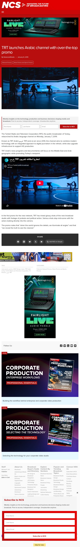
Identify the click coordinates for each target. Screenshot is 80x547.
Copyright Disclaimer (18, 484)
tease (22, 269)
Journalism (44, 487)
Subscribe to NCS (71, 472)
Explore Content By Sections (45, 469)
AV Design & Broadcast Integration (31, 476)
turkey (3, 271)
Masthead (17, 469)
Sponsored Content (20, 487)
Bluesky (68, 484)
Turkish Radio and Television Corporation (17, 271)
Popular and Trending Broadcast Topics (59, 470)
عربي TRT (9, 272)
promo (11, 269)
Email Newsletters (71, 474)
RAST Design (17, 269)
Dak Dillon (5, 475)
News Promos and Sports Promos (23, 62)
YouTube (68, 486)
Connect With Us (72, 468)
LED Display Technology (31, 481)
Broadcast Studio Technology (58, 481)
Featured (39, 269)
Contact (68, 479)
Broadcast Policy (45, 483)
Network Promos (7, 62)
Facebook (69, 481)
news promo (5, 269)
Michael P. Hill (6, 469)
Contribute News (71, 476)
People (43, 485)
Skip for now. (39, 545)
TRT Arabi (28, 269)
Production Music (33, 485)
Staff (4, 467)
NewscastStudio (9, 57)
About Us (18, 467)
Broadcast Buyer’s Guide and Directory (33, 469)
